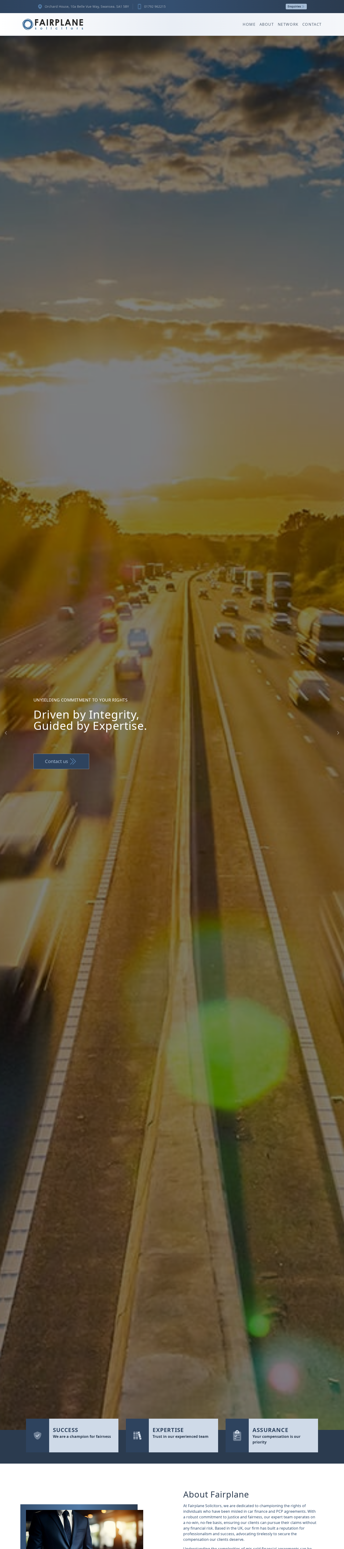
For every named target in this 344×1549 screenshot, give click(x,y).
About (267, 24)
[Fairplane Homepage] (52, 24)
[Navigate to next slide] (338, 732)
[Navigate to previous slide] (5, 732)
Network (288, 24)
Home (249, 24)
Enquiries (294, 6)
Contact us (56, 761)
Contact (312, 24)
